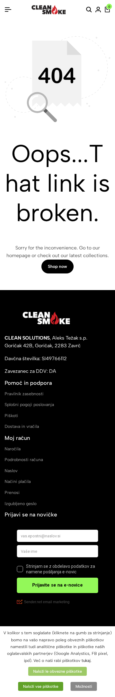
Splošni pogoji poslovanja (29, 404)
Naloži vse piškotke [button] (40, 686)
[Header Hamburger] (8, 9)
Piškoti (11, 415)
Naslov (11, 470)
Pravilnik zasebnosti (24, 393)
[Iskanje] (89, 10)
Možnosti (83, 686)
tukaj (86, 660)
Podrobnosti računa (24, 459)
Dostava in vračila (22, 426)
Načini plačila (18, 481)
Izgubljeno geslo (20, 503)
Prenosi (12, 492)
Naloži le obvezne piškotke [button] (57, 671)
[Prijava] (98, 10)
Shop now (57, 266)
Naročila (13, 449)
